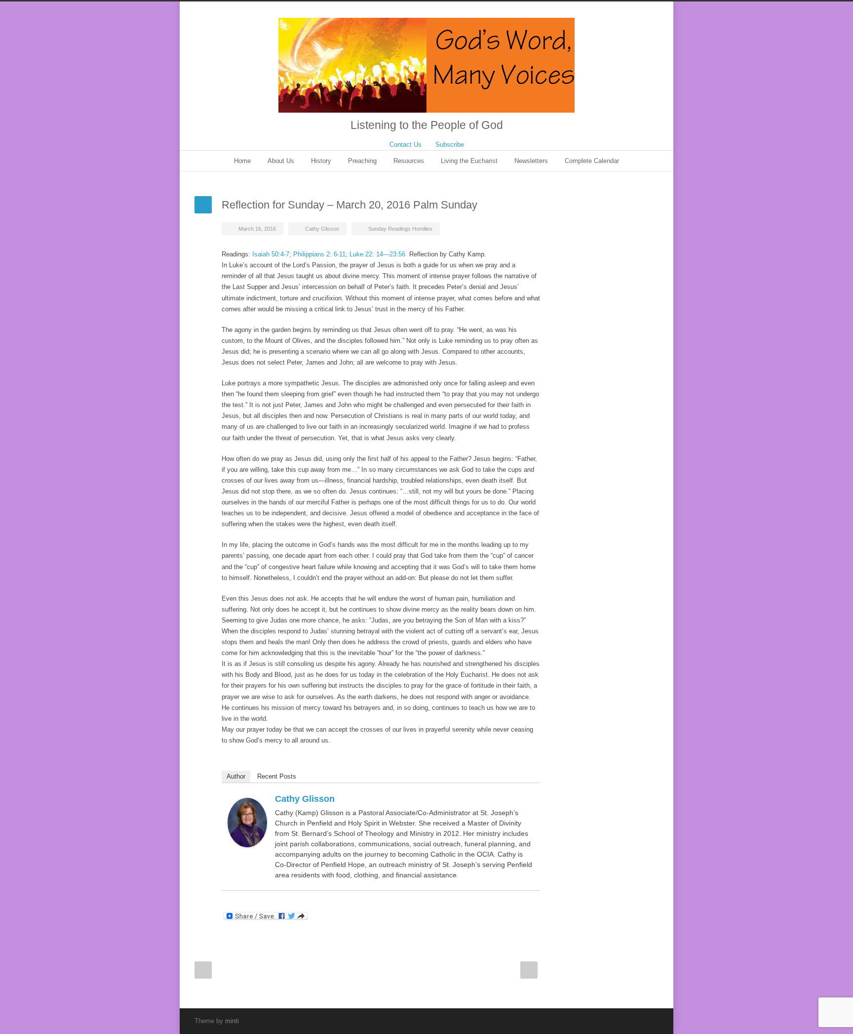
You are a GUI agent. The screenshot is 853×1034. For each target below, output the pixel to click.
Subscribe (449, 144)
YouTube (629, 1021)
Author (236, 776)
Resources (408, 161)
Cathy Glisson (322, 229)
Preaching (362, 161)
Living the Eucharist (469, 161)
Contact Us (405, 144)
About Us (281, 161)
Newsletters (531, 161)
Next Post (529, 970)
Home (242, 161)
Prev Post (203, 970)
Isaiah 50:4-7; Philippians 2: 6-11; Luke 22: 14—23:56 (328, 254)
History (321, 161)
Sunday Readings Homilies (400, 229)
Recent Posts (276, 776)
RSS (649, 1021)
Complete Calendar (592, 161)
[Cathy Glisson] (247, 822)
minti (232, 1021)
